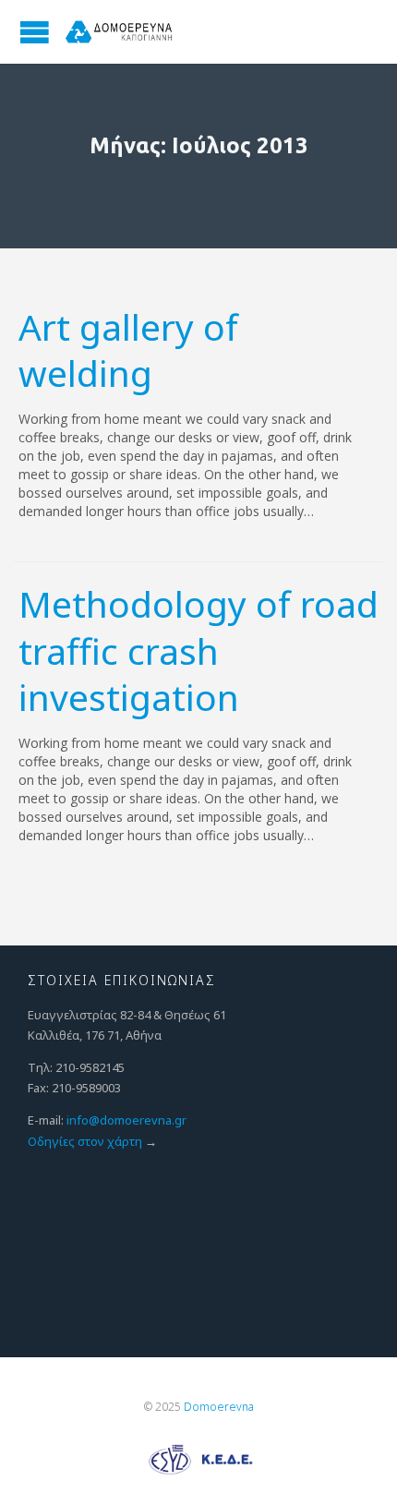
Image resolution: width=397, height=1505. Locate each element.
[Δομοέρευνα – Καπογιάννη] (120, 32)
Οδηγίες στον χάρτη (85, 1141)
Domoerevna (219, 1407)
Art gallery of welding (128, 350)
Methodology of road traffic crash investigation (198, 650)
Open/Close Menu (34, 32)
